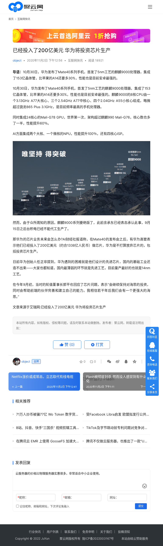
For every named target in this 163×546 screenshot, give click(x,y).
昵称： (23, 497)
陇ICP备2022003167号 (98, 538)
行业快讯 (35, 531)
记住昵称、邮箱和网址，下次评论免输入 (44, 506)
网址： (114, 497)
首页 (11, 19)
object (17, 60)
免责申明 (88, 531)
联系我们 (70, 531)
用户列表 (53, 531)
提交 (140, 506)
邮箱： (68, 497)
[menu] (150, 7)
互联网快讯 (75, 60)
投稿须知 (124, 531)
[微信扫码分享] (109, 361)
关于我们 (106, 531)
